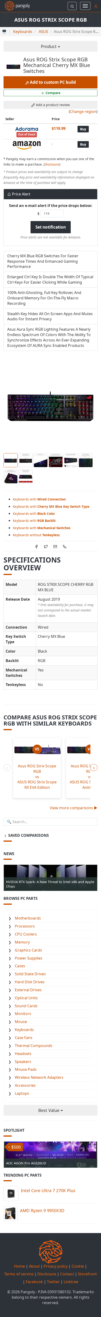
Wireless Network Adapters (39, 1077)
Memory (22, 942)
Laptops (22, 1093)
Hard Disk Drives (30, 981)
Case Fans (23, 1037)
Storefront (87, 1274)
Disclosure (52, 164)
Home (19, 1266)
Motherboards (28, 918)
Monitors (23, 1013)
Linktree (71, 1281)
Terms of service (18, 1274)
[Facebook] (36, 546)
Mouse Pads (26, 1069)
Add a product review (52, 105)
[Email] (55, 546)
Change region (83, 111)
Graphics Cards (28, 950)
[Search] (72, 6)
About (34, 1266)
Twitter (53, 1281)
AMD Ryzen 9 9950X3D (42, 1210)
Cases (20, 965)
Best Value (49, 1110)
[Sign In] (96, 5)
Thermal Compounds (33, 1045)
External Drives (28, 989)
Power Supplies (28, 958)
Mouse (21, 1021)
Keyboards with (39, 499)
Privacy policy (56, 1266)
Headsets (23, 1053)
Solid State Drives (30, 973)
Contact (67, 1274)
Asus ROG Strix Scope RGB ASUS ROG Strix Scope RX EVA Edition (37, 776)
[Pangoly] (15, 6)
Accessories (25, 1085)
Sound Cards (26, 1005)
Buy (83, 129)
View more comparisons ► (73, 807)
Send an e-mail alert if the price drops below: (50, 205)
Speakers (23, 1061)
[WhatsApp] (64, 546)
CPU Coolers (26, 934)
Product (49, 46)
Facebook (34, 1281)
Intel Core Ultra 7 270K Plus (48, 1190)
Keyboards (24, 1029)
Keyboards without (36, 535)
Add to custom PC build (52, 82)
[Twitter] (46, 546)
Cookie (78, 1266)
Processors (25, 926)
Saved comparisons (28, 835)
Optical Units (26, 997)
